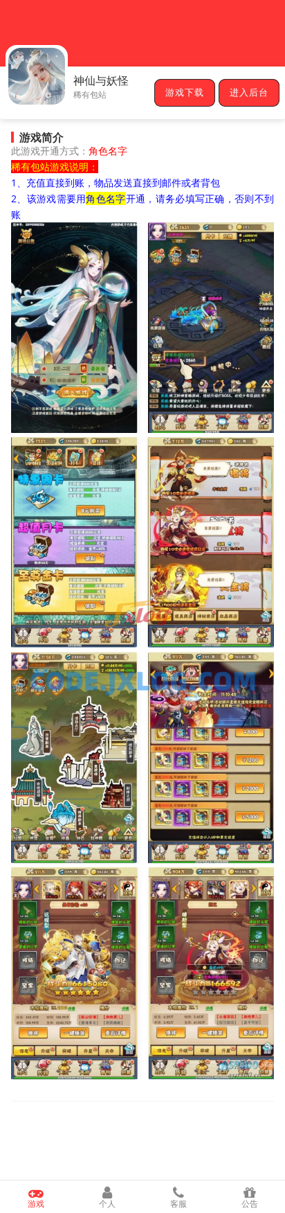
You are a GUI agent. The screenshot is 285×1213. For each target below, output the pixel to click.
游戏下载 (184, 93)
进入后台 (249, 93)
